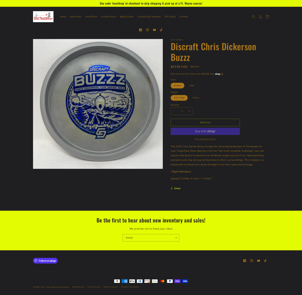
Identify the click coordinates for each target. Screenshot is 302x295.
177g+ (198, 98)
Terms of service (110, 287)
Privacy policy (94, 287)
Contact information (130, 287)
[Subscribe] (175, 238)
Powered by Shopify (60, 287)
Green (179, 86)
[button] (253, 16)
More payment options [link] (205, 139)
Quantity (175, 105)
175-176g (181, 98)
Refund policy (78, 287)
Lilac (193, 86)
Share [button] (177, 188)
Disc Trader (46, 287)
